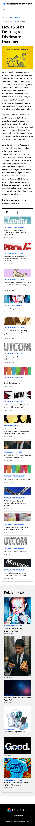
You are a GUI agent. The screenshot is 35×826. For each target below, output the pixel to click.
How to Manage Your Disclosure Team (17, 309)
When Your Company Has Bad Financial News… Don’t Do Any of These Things (16, 232)
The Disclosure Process (11, 17)
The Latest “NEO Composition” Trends (17, 479)
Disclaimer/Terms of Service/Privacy (17, 821)
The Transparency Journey (14, 227)
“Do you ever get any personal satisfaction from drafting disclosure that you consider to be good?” (16, 431)
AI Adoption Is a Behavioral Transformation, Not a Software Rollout (15, 503)
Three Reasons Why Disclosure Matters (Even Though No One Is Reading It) (15, 259)
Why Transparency (11, 426)
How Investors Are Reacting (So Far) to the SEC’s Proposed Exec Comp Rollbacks (17, 285)
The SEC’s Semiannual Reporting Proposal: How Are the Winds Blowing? (15, 333)
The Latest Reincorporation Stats (15, 551)
